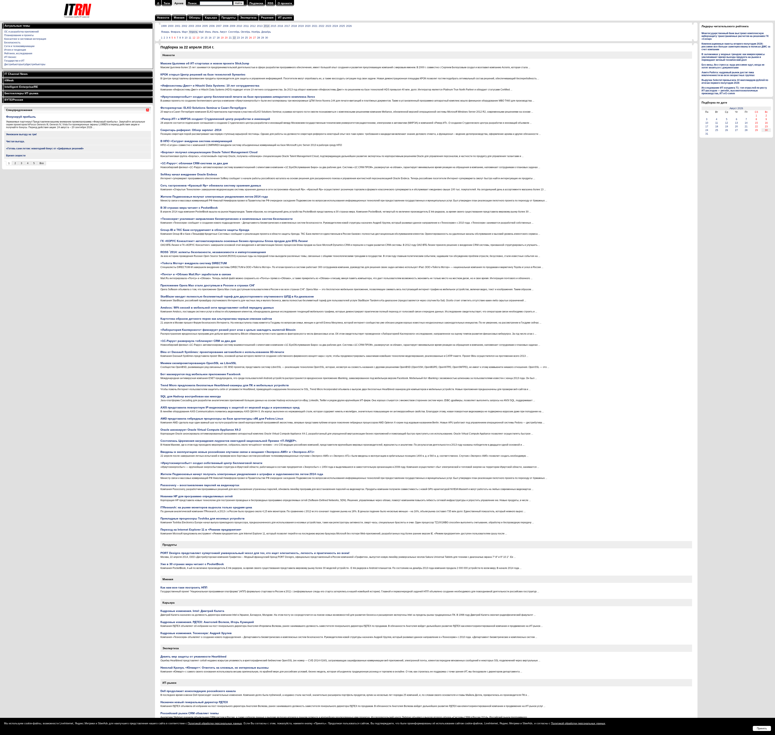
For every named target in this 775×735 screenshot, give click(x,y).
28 (258, 37)
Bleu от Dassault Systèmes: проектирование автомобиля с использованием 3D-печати (222, 352)
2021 (314, 26)
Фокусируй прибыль (21, 116)
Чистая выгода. (15, 141)
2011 (246, 26)
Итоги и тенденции (15, 49)
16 (210, 37)
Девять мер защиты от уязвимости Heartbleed (193, 656)
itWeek (9, 80)
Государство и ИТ (14, 60)
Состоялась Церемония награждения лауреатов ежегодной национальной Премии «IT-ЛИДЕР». (228, 440)
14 (202, 37)
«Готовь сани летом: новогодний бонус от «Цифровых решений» (45, 148)
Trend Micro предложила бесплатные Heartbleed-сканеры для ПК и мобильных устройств (224, 385)
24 (242, 37)
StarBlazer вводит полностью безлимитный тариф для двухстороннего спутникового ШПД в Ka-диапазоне (237, 296)
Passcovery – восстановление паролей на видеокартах (199, 485)
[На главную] (77, 19)
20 (736, 126)
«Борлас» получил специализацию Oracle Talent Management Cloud (209, 152)
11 (190, 37)
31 (706, 133)
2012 (253, 26)
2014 (266, 26)
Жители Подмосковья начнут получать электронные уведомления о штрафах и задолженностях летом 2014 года (241, 474)
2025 (342, 26)
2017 (287, 26)
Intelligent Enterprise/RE (21, 86)
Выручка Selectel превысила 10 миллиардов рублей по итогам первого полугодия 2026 (735, 81)
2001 (177, 26)
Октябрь (245, 31)
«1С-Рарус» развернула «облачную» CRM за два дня (198, 340)
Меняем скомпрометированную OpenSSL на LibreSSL (198, 363)
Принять (762, 728)
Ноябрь (255, 31)
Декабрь (266, 31)
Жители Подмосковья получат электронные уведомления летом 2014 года (214, 196)
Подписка (256, 3)
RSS (270, 3)
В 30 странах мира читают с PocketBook (189, 207)
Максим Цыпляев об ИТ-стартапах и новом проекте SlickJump (204, 63)
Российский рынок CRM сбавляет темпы (189, 713)
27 (736, 130)
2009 (232, 26)
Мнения (179, 17)
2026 (349, 26)
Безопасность (12, 42)
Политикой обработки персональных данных (215, 723)
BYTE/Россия (13, 99)
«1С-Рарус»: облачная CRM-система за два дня (194, 163)
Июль (215, 31)
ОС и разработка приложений (21, 31)
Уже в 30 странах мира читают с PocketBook (192, 564)
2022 (321, 26)
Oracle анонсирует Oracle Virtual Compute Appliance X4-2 (200, 429)
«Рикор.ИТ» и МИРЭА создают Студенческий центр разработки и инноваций (215, 118)
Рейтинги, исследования (18, 53)
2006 (212, 26)
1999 (164, 26)
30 (266, 37)
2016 (280, 26)
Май (201, 31)
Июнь (208, 31)
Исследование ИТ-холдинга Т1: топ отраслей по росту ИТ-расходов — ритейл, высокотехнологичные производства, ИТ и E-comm (734, 90)
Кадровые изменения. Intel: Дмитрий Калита (192, 610)
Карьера (211, 17)
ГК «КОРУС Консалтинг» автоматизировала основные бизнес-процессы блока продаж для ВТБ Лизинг (234, 241)
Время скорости (15, 155)
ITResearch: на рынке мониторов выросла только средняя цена (206, 507)
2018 (294, 26)
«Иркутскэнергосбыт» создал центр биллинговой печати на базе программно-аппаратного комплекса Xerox (237, 96)
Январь (165, 31)
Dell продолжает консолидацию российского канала (198, 691)
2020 (308, 26)
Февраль (176, 31)
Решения (267, 17)
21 (230, 37)
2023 (328, 26)
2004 (198, 26)
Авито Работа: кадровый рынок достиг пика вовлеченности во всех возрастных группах (728, 74)
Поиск (192, 3)
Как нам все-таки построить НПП (183, 587)
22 (234, 37)
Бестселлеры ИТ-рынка (21, 93)
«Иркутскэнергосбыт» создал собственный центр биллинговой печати (211, 463)
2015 (273, 26)
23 (238, 37)
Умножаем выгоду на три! (21, 134)
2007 (219, 26)
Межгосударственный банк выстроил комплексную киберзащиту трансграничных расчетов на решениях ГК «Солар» (735, 36)
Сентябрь (234, 31)
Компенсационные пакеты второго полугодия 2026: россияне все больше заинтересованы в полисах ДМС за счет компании (736, 46)
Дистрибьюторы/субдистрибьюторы (24, 64)
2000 (171, 26)
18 (218, 37)
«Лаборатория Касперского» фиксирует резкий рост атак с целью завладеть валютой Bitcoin (228, 329)
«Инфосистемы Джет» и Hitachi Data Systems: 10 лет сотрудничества (209, 85)
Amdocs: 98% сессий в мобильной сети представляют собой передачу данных (217, 307)
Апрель (193, 31)
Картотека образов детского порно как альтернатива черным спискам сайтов (216, 318)
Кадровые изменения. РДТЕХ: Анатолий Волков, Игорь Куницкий (207, 622)
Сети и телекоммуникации (19, 46)
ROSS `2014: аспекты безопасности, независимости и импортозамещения (213, 252)
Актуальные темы (17, 25)
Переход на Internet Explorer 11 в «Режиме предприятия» (200, 529)
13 (736, 122)
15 (206, 37)
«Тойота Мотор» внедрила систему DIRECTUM (193, 263)
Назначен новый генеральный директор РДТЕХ (194, 702)
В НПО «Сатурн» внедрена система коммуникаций (196, 141)
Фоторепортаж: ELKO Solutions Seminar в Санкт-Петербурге (203, 107)
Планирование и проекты (19, 35)
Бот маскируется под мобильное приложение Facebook (200, 374)
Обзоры (194, 17)
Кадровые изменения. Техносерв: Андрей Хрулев (196, 633)
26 (726, 130)
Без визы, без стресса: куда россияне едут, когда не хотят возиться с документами (733, 66)
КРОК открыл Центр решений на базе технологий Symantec (202, 74)
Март (185, 31)
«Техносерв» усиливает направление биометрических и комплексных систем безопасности (226, 218)
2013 (260, 26)
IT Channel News (16, 73)
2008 (225, 26)
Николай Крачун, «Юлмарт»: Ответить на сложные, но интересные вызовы (214, 667)
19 (726, 126)
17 (214, 37)
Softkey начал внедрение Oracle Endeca (188, 174)
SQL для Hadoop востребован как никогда (190, 396)
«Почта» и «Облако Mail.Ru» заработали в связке (195, 274)
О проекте (285, 3)
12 (726, 122)
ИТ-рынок (285, 17)
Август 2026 (736, 108)
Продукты (228, 17)
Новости (163, 17)
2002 (184, 26)
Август (223, 31)
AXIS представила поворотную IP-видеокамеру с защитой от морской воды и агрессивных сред (230, 407)
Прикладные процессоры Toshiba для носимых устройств (202, 518)
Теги (167, 3)
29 (262, 37)
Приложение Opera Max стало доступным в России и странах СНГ (207, 285)
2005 (205, 26)
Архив (178, 3)
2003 (191, 26)
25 (246, 37)
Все (42, 163)
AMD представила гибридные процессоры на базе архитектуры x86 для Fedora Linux (221, 418)
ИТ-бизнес (10, 57)
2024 (335, 26)
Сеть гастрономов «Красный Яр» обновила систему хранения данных (210, 185)
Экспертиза (248, 17)
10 (186, 37)
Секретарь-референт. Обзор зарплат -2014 (190, 130)
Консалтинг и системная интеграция (25, 39)
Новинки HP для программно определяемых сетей (196, 496)
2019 (301, 26)
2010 (239, 26)
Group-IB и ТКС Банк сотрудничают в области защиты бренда (204, 229)
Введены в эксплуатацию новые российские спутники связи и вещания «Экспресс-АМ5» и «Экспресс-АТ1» (237, 451)
